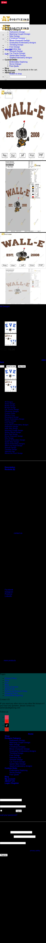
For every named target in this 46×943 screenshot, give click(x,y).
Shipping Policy (11, 693)
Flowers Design (10, 421)
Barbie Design (10, 406)
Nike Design (14, 36)
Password (5, 804)
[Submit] (6, 79)
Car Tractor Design (17, 53)
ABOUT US (10, 73)
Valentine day (15, 49)
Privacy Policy (11, 678)
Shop (7, 28)
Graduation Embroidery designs (22, 43)
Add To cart (11, 366)
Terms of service (11, 687)
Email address (6, 837)
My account (10, 70)
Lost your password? (8, 815)
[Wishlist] (1, 88)
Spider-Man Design (17, 55)
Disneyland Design (12, 417)
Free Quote (14, 775)
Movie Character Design (19, 40)
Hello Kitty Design (11, 428)
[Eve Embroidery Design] (11, 333)
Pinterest (8, 594)
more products (10, 660)
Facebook (9, 590)
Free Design (14, 47)
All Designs (5, 306)
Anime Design (10, 404)
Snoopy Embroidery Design (15, 440)
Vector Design (15, 772)
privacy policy (35, 850)
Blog (7, 68)
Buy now (22, 366)
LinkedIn (8, 596)
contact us (18, 533)
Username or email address (12, 798)
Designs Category (13, 30)
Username (5, 832)
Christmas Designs (17, 38)
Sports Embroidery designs (20, 58)
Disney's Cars (10, 415)
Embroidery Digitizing (18, 62)
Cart (6, 683)
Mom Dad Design (11, 434)
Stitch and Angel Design (13, 446)
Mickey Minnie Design (13, 432)
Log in (19, 811)
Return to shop (15, 74)
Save (5, 2)
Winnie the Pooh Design (14, 453)
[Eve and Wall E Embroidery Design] (11, 345)
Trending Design (16, 45)
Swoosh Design (16, 51)
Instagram (9, 592)
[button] (6, 54)
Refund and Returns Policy (16, 691)
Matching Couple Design (19, 34)
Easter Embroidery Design (14, 419)
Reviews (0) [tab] (10, 469)
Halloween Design (17, 32)
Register (4, 855)
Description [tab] (10, 467)
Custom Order (10, 413)
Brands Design (10, 407)
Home (7, 25)
